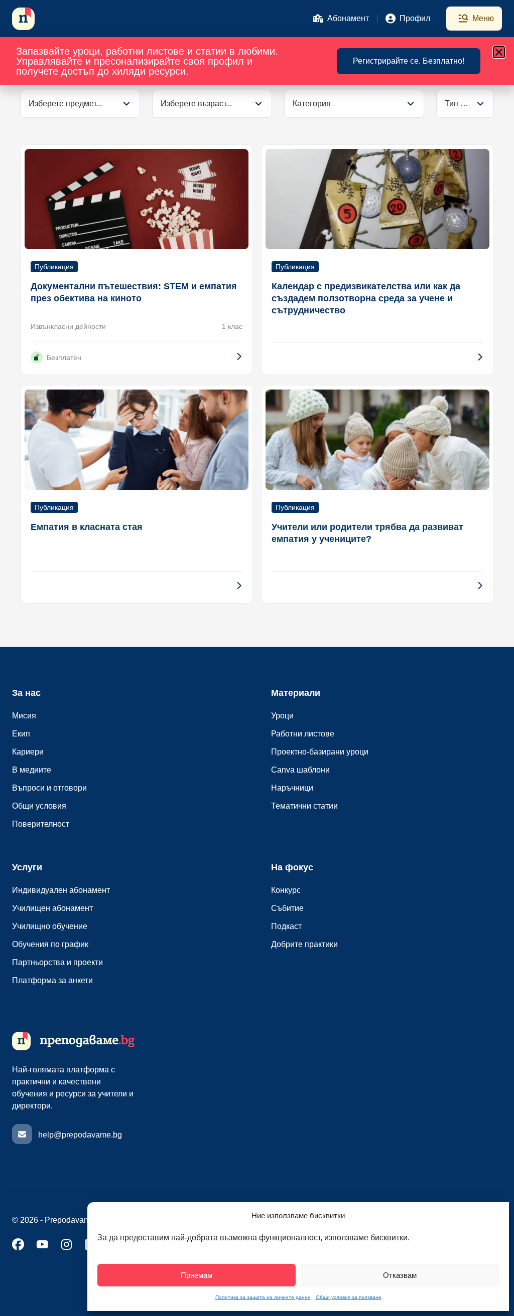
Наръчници (292, 788)
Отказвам (400, 1275)
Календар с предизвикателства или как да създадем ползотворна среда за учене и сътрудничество (366, 298)
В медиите (31, 770)
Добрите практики (304, 944)
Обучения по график (50, 944)
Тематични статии (304, 806)
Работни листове (302, 733)
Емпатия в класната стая (87, 527)
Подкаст (286, 926)
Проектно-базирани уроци (319, 751)
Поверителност (40, 824)
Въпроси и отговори (49, 788)
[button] (499, 52)
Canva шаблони (300, 770)
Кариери (28, 751)
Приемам (196, 1275)
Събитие (287, 908)
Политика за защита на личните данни (263, 1297)
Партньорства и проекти (57, 962)
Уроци (282, 715)
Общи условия (39, 806)
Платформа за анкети (52, 980)
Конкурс (286, 890)
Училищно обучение (49, 926)
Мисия (24, 715)
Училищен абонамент (52, 908)
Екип (21, 733)
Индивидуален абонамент (61, 890)
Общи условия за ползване (348, 1297)
